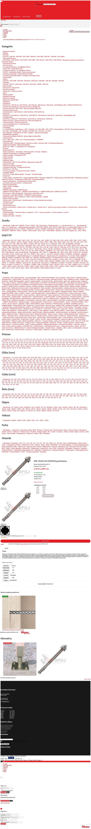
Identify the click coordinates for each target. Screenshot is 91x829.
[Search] (36, 5)
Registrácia (7, 10)
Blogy (4, 37)
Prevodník (5, 32)
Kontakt (5, 36)
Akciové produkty (7, 30)
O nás (4, 34)
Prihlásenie (7, 9)
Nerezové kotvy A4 (24, 39)
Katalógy (5, 33)
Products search (39, 4)
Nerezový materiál (15, 39)
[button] (71, 30)
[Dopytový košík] (2, 28)
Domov (5, 39)
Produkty (5, 29)
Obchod (9, 39)
